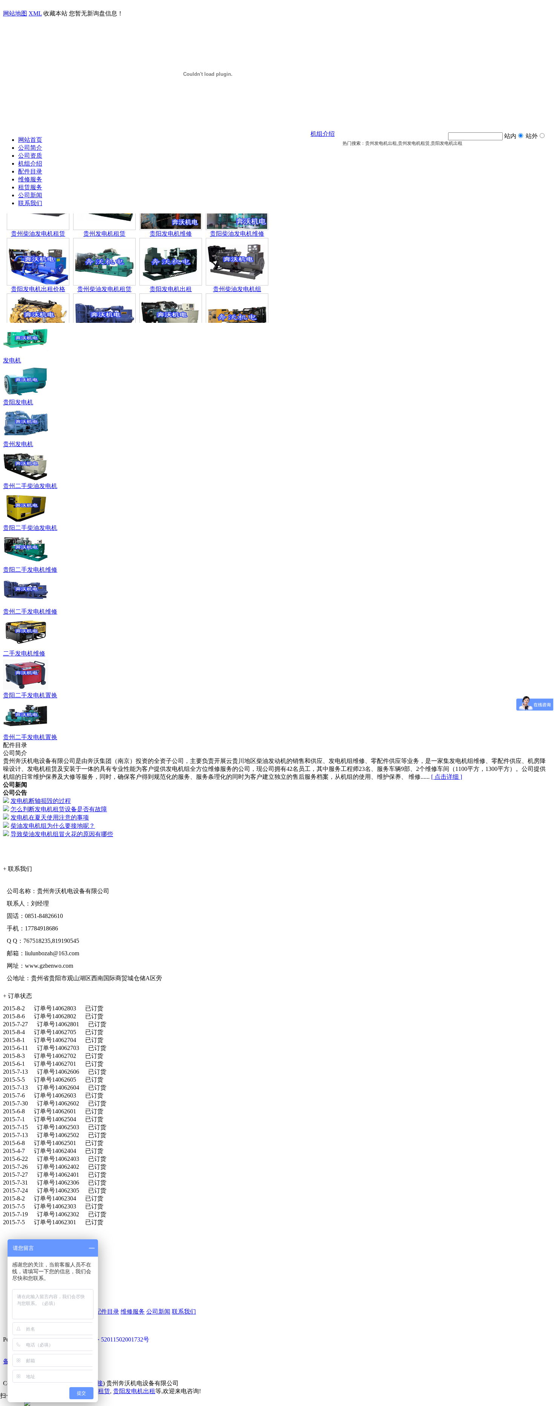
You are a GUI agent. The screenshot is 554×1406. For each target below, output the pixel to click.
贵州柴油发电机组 (237, 276)
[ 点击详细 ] (446, 777)
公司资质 (30, 155)
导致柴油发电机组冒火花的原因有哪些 (62, 834)
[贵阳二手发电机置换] (25, 689)
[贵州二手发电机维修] (25, 606)
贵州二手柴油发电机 (30, 486)
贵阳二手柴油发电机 (30, 528)
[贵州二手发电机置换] (25, 731)
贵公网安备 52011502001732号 (109, 1339)
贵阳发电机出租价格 (38, 276)
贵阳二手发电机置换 (30, 695)
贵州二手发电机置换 (30, 737)
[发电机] (25, 355)
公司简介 (30, 147)
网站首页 (30, 140)
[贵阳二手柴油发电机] (25, 522)
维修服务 (30, 179)
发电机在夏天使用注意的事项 (50, 817)
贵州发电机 (18, 444)
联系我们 (30, 203)
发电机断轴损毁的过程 (41, 801)
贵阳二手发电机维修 (30, 569)
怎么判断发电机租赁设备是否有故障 (59, 809)
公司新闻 (30, 195)
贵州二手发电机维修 (30, 611)
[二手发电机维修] (25, 648)
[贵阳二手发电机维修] (25, 564)
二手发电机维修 (24, 653)
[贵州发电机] (25, 438)
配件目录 (30, 171)
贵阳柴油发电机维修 (237, 221)
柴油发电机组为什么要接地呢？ (53, 826)
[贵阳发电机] (25, 396)
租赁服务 (30, 187)
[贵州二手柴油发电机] (25, 480)
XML (35, 13)
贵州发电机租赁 (104, 221)
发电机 (12, 360)
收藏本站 (55, 13)
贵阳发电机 (18, 402)
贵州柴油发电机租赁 (38, 221)
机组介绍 (30, 163)
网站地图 (15, 13)
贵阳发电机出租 (171, 276)
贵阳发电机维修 (171, 221)
